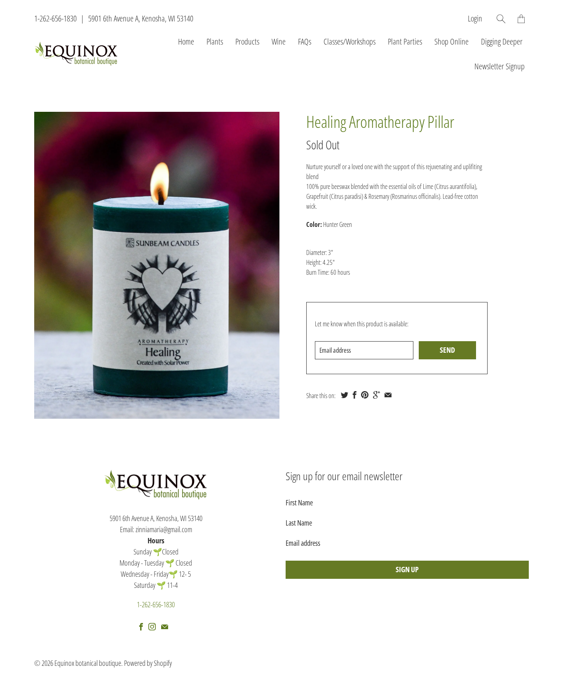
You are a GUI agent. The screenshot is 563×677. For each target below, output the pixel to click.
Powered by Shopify (148, 663)
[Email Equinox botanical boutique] (164, 626)
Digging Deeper (502, 41)
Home (186, 41)
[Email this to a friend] (388, 395)
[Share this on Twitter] (345, 395)
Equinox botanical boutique (87, 663)
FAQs (304, 41)
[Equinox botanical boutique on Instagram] (152, 626)
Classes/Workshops (349, 41)
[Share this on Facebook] (355, 395)
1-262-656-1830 (55, 18)
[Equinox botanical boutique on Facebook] (141, 626)
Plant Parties (405, 41)
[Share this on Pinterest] (365, 395)
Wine (279, 41)
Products (247, 41)
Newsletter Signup (499, 66)
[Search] (501, 18)
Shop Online (451, 41)
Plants (214, 41)
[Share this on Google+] (376, 395)
